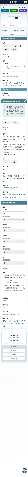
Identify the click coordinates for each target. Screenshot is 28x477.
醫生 (8, 95)
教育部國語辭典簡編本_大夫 (12, 76)
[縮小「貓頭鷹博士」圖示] (26, 469)
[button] (19, 7)
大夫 (18, 337)
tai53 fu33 (6, 238)
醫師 (4, 95)
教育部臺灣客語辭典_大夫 (11, 314)
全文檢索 (14, 10)
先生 (10, 337)
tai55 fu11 (6, 260)
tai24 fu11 (6, 249)
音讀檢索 (23, 10)
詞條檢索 (5, 10)
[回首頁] (14, 2)
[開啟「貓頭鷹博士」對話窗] (24, 470)
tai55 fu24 (6, 216)
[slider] (14, 219)
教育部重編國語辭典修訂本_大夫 (13, 188)
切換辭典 (13, 34)
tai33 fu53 (6, 227)
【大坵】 (5, 300)
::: (0, 4)
